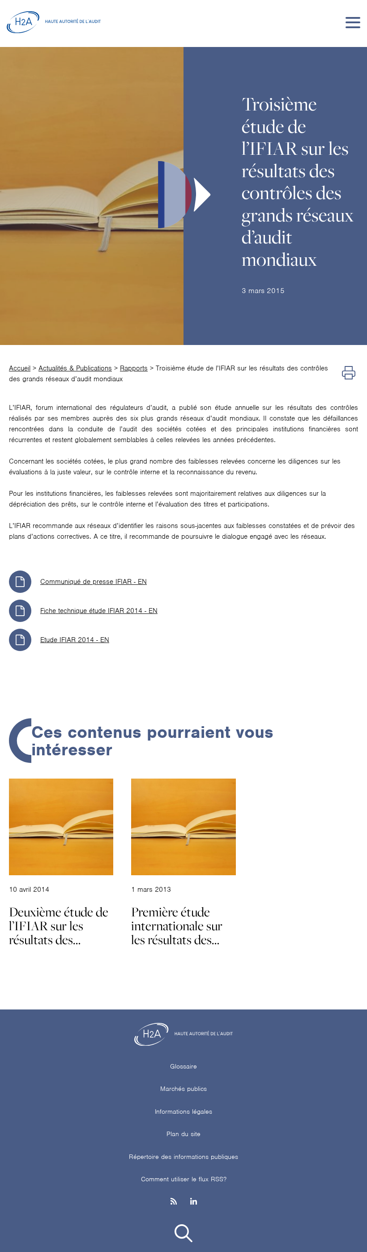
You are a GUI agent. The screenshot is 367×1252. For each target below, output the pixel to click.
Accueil (19, 368)
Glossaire (183, 1066)
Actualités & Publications (75, 368)
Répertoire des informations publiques (183, 1157)
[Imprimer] (348, 373)
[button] (183, 1234)
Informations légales (183, 1111)
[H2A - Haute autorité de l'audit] (54, 22)
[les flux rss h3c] (174, 1202)
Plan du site (183, 1134)
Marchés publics (183, 1089)
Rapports (134, 368)
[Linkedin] (193, 1202)
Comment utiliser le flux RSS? (183, 1179)
